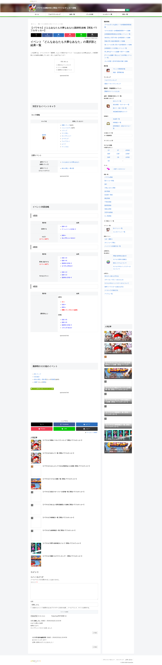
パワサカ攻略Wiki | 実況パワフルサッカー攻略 (56, 8)
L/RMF (128, 153)
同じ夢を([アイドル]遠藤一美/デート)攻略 (117, 51)
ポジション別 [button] (109, 140)
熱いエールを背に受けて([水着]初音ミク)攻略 (118, 44)
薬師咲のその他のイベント (65, 70)
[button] (92, 35)
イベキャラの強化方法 (111, 290)
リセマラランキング (54, 14)
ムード (64, 144)
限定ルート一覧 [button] (110, 221)
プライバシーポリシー (109, 659)
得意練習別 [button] (109, 135)
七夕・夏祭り (109, 239)
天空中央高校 (109, 212)
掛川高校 (107, 191)
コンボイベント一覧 (119, 232)
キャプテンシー (66, 136)
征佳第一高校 (109, 194)
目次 (62, 61)
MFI (106, 184)
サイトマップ (120, 659)
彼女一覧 (125, 14)
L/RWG (127, 150)
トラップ (64, 130)
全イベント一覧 (118, 228)
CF (109, 150)
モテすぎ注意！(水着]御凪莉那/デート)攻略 (117, 30)
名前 (32, 601)
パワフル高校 (109, 177)
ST (118, 150)
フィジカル (65, 146)
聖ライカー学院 (109, 180)
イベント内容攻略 (62, 67)
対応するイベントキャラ (64, 65)
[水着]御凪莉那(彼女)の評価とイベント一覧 (117, 34)
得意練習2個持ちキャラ (120, 111)
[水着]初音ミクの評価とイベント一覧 (116, 48)
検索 (127, 10)
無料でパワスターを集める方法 (114, 286)
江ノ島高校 (108, 216)
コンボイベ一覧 (107, 14)
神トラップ (37, 374)
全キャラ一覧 (117, 101)
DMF (108, 157)
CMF (118, 153)
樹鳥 (44, 382)
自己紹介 (37, 376)
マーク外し (65, 133)
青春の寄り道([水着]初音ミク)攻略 (115, 41)
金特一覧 (72, 14)
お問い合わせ (128, 659)
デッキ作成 (89, 14)
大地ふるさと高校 (110, 188)
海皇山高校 (108, 209)
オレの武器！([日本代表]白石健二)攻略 (116, 61)
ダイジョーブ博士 (110, 242)
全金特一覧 (116, 119)
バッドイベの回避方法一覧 (113, 246)
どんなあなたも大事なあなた (70, 162)
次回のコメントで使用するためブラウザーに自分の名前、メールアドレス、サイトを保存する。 (61, 607)
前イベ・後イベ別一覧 (120, 108)
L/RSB (128, 157)
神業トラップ (66, 125)
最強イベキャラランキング (113, 83)
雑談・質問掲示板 (118, 72)
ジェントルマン (66, 128)
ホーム (37, 14)
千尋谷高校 (108, 202)
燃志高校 (107, 198)
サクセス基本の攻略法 (120, 259)
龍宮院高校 (108, 205)
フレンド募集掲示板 (119, 69)
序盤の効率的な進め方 (120, 256)
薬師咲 (44, 135)
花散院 (53, 379)
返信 (95, 632)
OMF (108, 153)
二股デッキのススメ (119, 169)
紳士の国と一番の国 (68, 168)
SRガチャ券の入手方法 (112, 276)
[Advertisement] (64, 88)
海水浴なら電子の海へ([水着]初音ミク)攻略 (117, 37)
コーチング (65, 138)
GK (109, 161)
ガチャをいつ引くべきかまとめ (114, 279)
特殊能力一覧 (117, 122)
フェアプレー (66, 141)
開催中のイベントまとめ (112, 91)
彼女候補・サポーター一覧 (121, 104)
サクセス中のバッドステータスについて (117, 283)
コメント (34, 582)
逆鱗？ (36, 382)
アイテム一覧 (109, 293)
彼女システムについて (120, 263)
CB (118, 157)
